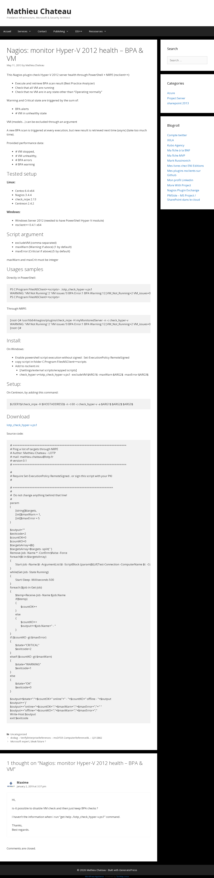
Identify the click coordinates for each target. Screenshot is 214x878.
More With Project (179, 185)
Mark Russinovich (178, 160)
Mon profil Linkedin (180, 180)
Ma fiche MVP (176, 155)
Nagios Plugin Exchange (183, 190)
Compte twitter (177, 135)
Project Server (176, 98)
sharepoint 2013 (178, 103)
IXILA (170, 140)
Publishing (59, 31)
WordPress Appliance (94, 876)
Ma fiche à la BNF (178, 150)
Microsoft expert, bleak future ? (28, 741)
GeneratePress (128, 870)
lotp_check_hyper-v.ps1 (22, 425)
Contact (42, 31)
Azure (171, 93)
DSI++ (78, 31)
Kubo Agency (175, 145)
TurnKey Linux (122, 876)
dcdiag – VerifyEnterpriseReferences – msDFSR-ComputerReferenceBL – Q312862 (56, 737)
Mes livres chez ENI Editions (185, 166)
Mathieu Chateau (39, 11)
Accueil (7, 31)
